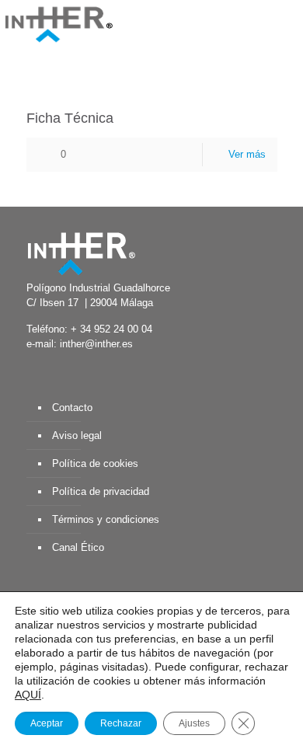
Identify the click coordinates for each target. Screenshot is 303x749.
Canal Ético (78, 547)
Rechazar (120, 723)
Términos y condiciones (105, 519)
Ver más (247, 154)
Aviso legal (77, 435)
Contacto (72, 407)
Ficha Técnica (69, 118)
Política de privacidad (100, 491)
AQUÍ (28, 694)
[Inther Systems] (58, 23)
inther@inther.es (96, 344)
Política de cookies (95, 463)
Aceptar (46, 723)
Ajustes (194, 723)
